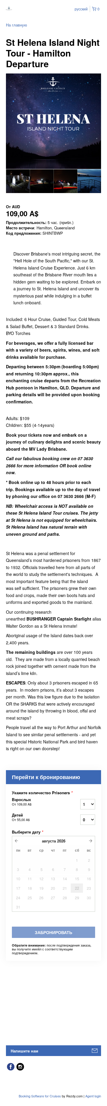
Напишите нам (24, 1051)
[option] (18, 181)
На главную (16, 25)
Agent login (93, 1096)
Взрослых (22, 801)
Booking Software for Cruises (40, 1096)
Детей (21, 817)
